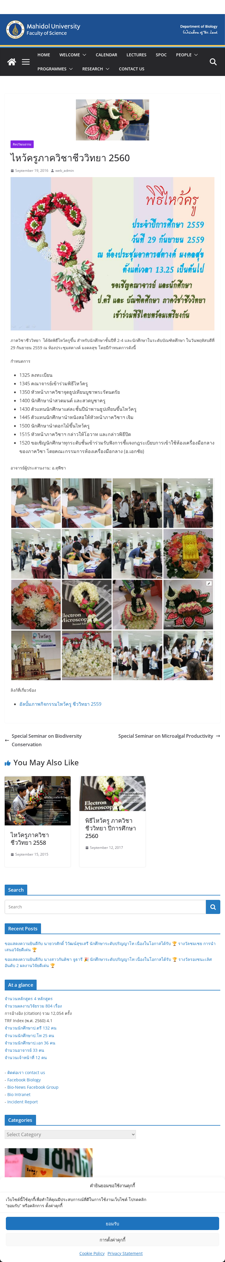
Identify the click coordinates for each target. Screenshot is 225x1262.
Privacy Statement (125, 1253)
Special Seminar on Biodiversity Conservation (47, 740)
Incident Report (22, 1102)
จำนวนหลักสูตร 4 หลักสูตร (29, 998)
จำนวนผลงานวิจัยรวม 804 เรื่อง (33, 1006)
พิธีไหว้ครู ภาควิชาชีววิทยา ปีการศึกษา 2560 (110, 828)
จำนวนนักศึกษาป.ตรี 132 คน (31, 1028)
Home (44, 54)
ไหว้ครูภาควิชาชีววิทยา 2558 (30, 839)
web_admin (64, 170)
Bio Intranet (18, 1094)
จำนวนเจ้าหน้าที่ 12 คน (26, 1057)
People (184, 54)
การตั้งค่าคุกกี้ (112, 1240)
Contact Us (131, 69)
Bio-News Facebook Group (33, 1087)
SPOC (161, 54)
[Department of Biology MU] (12, 62)
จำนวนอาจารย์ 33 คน (24, 1050)
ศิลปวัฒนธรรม (22, 144)
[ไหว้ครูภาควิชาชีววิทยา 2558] (38, 780)
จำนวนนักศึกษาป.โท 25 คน (29, 1035)
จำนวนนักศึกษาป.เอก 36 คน (30, 1043)
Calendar (106, 54)
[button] (83, 55)
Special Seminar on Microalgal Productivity (165, 736)
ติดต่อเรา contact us (26, 1072)
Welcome (69, 54)
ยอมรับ (112, 1224)
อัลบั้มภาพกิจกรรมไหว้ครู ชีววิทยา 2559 (60, 704)
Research (92, 69)
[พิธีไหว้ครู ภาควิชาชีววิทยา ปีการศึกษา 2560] (112, 780)
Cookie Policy (92, 1253)
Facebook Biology (24, 1080)
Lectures (136, 54)
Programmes (52, 69)
